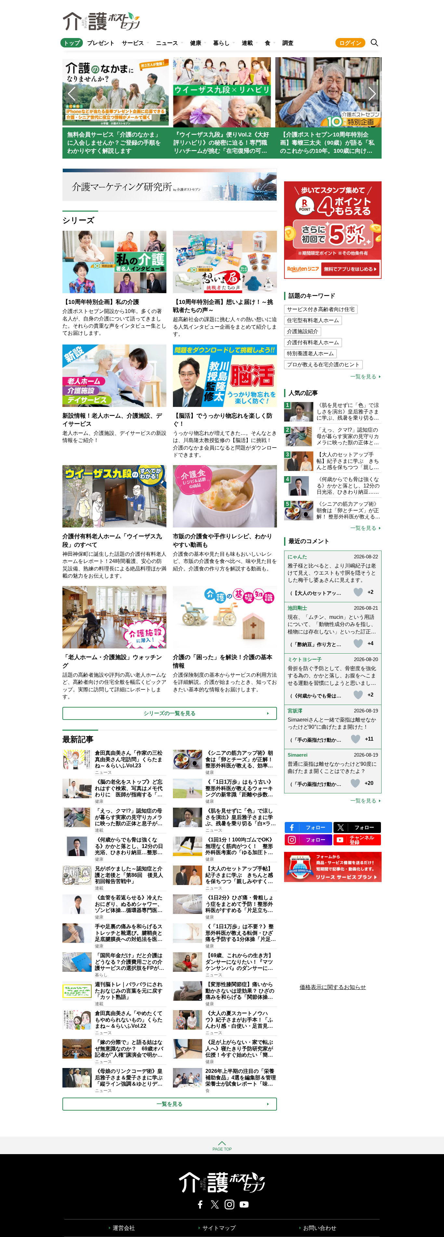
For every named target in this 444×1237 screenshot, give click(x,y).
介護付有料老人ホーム (313, 342)
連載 (247, 43)
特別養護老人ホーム (310, 353)
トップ (71, 43)
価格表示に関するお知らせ (333, 987)
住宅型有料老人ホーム (313, 320)
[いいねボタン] (358, 592)
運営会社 (124, 1228)
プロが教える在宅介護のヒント (323, 364)
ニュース (167, 43)
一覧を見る (363, 376)
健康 (195, 43)
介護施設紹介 (302, 331)
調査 (288, 43)
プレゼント (101, 43)
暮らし (221, 43)
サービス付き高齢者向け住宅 (321, 309)
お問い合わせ (319, 1228)
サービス (133, 43)
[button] (372, 94)
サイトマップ (219, 1228)
